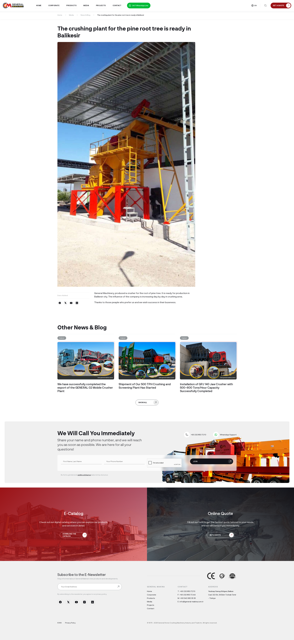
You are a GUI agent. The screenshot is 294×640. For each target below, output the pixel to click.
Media (71, 15)
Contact (150, 608)
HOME (38, 5)
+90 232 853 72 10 (187, 591)
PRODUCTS (71, 5)
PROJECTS (101, 5)
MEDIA (86, 5)
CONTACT (117, 5)
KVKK (59, 623)
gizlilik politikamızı (84, 475)
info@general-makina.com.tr (192, 601)
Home (59, 15)
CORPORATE (54, 5)
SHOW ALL (142, 402)
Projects (150, 605)
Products (151, 598)
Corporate (151, 595)
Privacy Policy (70, 623)
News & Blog (85, 15)
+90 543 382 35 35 (188, 598)
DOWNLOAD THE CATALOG (69, 535)
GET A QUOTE (215, 535)
